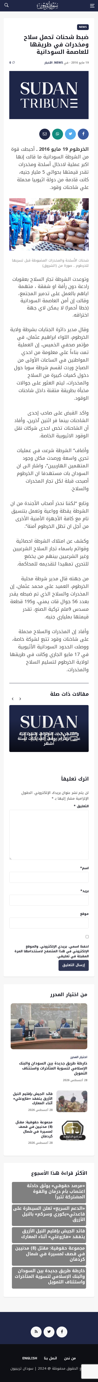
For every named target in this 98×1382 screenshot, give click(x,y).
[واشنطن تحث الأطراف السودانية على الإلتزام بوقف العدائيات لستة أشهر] (49, 728)
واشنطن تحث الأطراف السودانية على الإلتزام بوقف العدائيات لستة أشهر (49, 738)
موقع (84, 913)
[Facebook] (61, 1332)
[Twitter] (49, 1332)
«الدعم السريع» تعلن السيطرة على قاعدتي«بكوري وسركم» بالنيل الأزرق (49, 1214)
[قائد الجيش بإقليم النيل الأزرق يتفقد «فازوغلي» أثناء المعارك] (71, 1101)
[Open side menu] (92, 5)
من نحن (70, 1358)
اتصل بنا (50, 1358)
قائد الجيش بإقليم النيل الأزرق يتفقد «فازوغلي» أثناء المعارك (33, 1098)
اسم (84, 868)
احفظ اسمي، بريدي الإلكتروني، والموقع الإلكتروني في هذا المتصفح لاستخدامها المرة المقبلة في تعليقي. (52, 951)
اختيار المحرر (78, 1057)
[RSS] (36, 1332)
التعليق (81, 806)
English (29, 1358)
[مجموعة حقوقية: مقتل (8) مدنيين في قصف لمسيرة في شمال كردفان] (71, 1129)
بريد (84, 890)
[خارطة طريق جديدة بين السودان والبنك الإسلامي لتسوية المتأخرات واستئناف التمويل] (49, 1026)
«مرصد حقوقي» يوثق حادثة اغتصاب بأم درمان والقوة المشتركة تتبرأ (56, 1191)
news (83, 27)
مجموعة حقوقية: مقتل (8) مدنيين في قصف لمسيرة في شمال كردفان (34, 1129)
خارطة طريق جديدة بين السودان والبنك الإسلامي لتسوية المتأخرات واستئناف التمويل (53, 1068)
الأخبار (48, 62)
